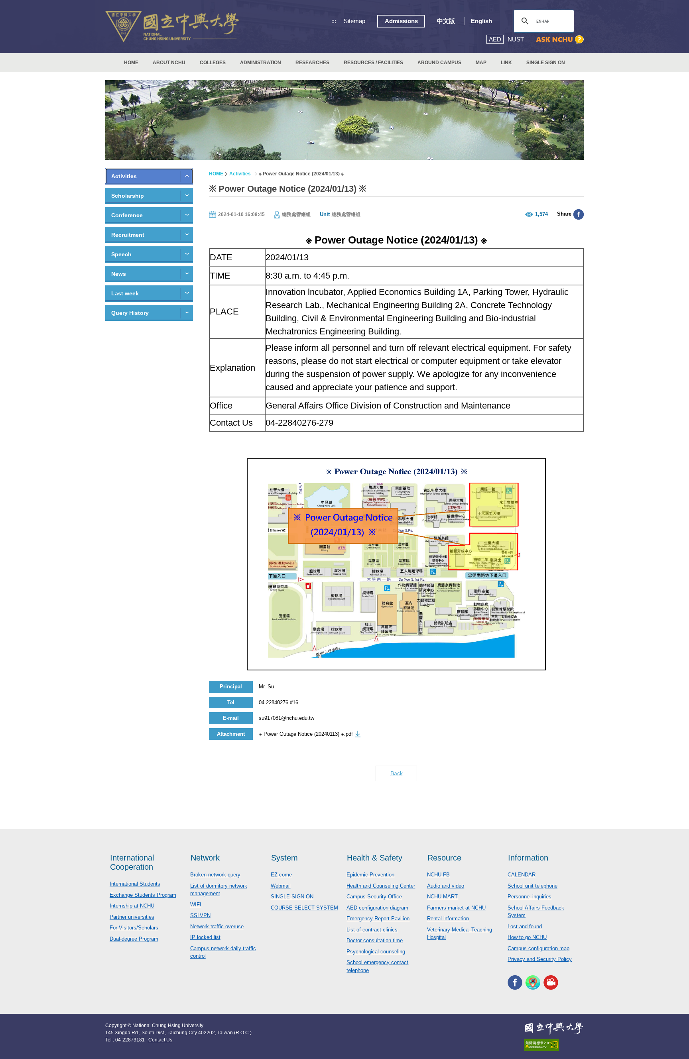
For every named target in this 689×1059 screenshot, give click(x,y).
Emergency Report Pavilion (377, 918)
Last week (125, 293)
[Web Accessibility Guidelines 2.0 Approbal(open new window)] (554, 1045)
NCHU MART (442, 897)
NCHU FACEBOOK (515, 982)
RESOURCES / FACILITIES (373, 62)
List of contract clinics (372, 930)
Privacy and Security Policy (540, 959)
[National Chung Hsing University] (172, 26)
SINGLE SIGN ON (545, 62)
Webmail (281, 886)
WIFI (195, 905)
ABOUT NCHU (169, 62)
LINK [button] (506, 62)
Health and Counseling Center (380, 886)
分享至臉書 (578, 214)
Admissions (401, 21)
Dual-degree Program (134, 939)
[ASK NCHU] (560, 39)
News (118, 274)
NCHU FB (438, 875)
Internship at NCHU (132, 906)
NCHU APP (533, 982)
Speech (121, 254)
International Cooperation (132, 862)
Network (205, 857)
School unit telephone (532, 886)
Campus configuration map (538, 948)
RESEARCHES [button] (312, 62)
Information (528, 857)
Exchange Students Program (143, 895)
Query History (130, 313)
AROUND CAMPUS (439, 62)
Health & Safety (374, 857)
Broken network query (215, 875)
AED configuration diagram (377, 908)
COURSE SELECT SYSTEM (304, 908)
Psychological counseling (375, 952)
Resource (444, 857)
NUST (516, 39)
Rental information (448, 918)
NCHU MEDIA (550, 982)
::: (333, 21)
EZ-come (281, 875)
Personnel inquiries (529, 897)
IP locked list (205, 937)
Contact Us (160, 1040)
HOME (131, 62)
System (284, 857)
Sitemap (354, 21)
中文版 (446, 21)
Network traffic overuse (217, 926)
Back (396, 773)
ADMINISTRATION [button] (260, 62)
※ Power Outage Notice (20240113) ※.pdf (306, 734)
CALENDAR (521, 875)
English (481, 21)
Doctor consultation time (374, 940)
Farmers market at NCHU (456, 908)
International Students (135, 884)
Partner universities (132, 917)
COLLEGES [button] (213, 62)
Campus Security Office (374, 897)
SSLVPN (200, 915)
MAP (481, 62)
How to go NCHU (527, 937)
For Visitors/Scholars (134, 928)
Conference (127, 215)
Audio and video (445, 886)
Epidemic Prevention (370, 875)
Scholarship (127, 196)
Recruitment (127, 235)
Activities (124, 176)
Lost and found (525, 926)
